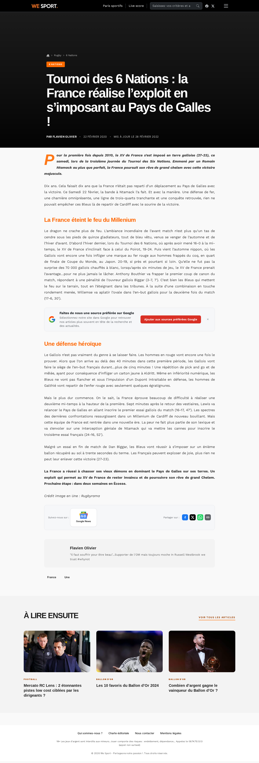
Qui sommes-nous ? (90, 733)
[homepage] (44, 5)
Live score (136, 6)
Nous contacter (144, 733)
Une (67, 577)
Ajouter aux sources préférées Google (170, 319)
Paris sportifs (112, 6)
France (51, 577)
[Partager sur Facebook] (185, 517)
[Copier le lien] (208, 517)
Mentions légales (170, 733)
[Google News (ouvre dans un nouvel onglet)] (83, 517)
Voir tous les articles (217, 617)
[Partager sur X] (193, 517)
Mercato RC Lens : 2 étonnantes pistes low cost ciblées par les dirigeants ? (53, 690)
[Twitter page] (212, 6)
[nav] (47, 55)
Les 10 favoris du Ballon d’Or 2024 (127, 685)
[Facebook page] (206, 6)
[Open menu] (226, 6)
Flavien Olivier (83, 548)
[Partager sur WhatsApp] (200, 517)
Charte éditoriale (118, 733)
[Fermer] (208, 319)
